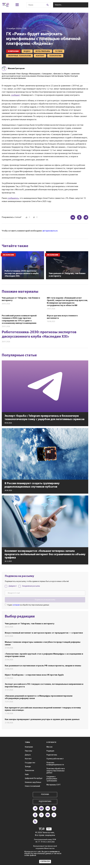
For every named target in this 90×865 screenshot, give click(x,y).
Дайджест (13, 586)
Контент (28, 759)
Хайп (27, 774)
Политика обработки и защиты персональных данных (55, 771)
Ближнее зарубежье (33, 782)
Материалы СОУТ (53, 785)
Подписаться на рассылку (45, 600)
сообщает (15, 95)
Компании (29, 747)
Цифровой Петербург (34, 778)
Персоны (28, 751)
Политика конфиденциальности (55, 764)
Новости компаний (32, 786)
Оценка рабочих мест (55, 759)
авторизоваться (49, 231)
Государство (30, 763)
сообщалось (13, 198)
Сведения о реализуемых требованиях (51, 779)
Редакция (50, 751)
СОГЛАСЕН (45, 861)
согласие (16, 605)
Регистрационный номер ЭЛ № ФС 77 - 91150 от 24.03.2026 (45, 841)
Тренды (28, 767)
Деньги (28, 755)
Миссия (49, 747)
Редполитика (51, 755)
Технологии (29, 770)
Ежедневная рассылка (31, 586)
